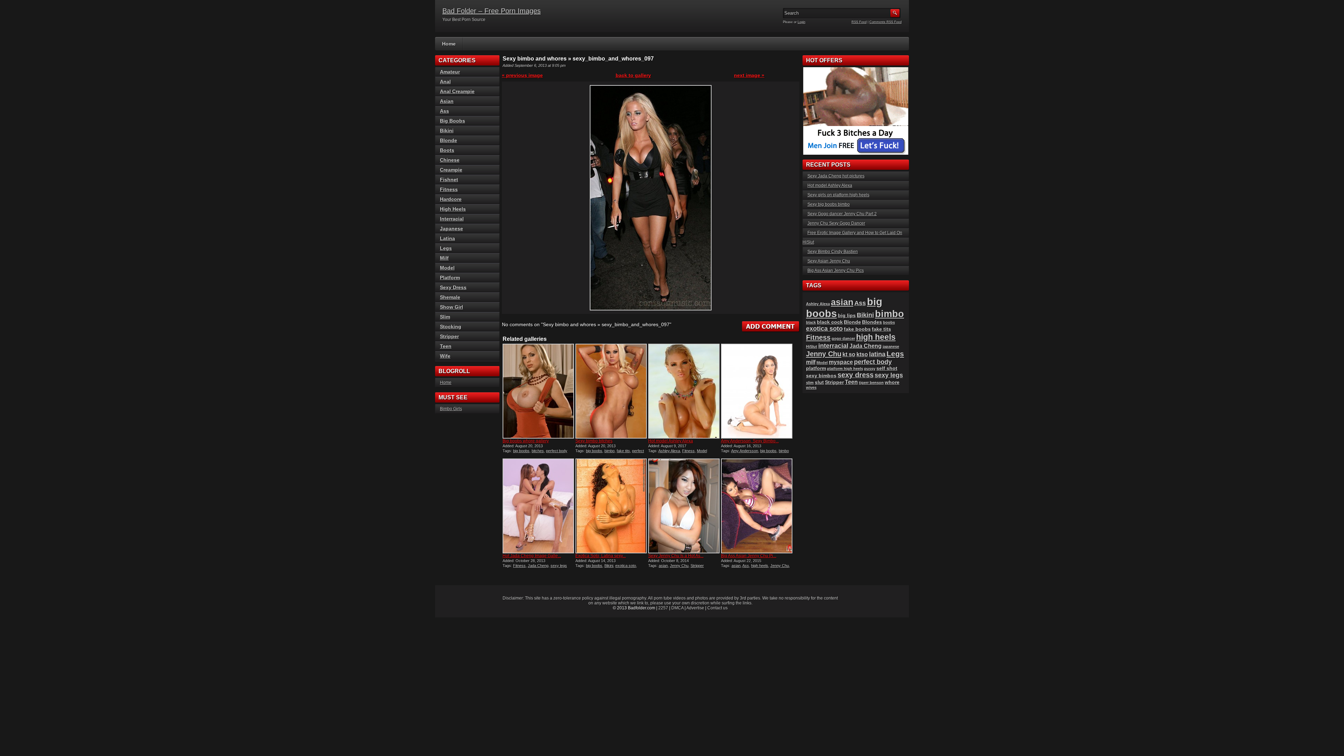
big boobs (521, 451)
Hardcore (451, 199)
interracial (833, 345)
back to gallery (633, 75)
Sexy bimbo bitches (593, 441)
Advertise (695, 608)
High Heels (453, 209)
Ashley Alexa (669, 451)
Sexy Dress (453, 287)
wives (811, 387)
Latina (447, 238)
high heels (759, 566)
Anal (445, 81)
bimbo (609, 451)
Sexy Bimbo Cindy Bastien (832, 251)
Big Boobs (452, 121)
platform (816, 368)
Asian (447, 101)
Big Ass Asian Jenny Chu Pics (835, 270)
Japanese (451, 228)
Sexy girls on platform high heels (838, 194)
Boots (447, 150)
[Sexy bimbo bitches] (611, 391)
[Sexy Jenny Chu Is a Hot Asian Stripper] (684, 505)
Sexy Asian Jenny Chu (828, 261)
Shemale (450, 297)
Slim (445, 317)
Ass (745, 566)
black (811, 322)
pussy (869, 368)
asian (663, 566)
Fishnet (449, 179)
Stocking (450, 326)
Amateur (450, 72)
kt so (848, 354)
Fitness (688, 451)
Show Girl (451, 307)
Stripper (697, 566)
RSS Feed (859, 22)
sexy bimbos (821, 375)
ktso (862, 354)
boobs (889, 322)
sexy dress (856, 375)
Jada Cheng (538, 566)
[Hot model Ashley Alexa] (684, 391)
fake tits (623, 451)
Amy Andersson (744, 451)
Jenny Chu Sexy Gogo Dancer (836, 223)
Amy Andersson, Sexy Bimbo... (750, 441)
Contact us (717, 608)
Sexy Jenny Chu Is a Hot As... (676, 555)
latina (877, 354)
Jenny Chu (679, 566)
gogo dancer (843, 338)
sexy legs (559, 566)
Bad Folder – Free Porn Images (491, 11)
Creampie (451, 170)
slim (810, 382)
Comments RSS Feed (885, 22)
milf (811, 362)
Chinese (450, 160)
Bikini (608, 566)
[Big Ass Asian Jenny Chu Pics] (756, 505)
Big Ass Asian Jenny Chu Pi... (748, 555)
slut (819, 382)
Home (449, 44)
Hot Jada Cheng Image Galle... (532, 555)
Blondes (872, 322)
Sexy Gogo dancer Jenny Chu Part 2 (842, 213)
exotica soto (625, 566)
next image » (749, 75)
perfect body (556, 451)
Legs (446, 248)
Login (801, 22)
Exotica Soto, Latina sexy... (600, 555)
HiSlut (811, 346)
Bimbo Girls (451, 408)
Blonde (448, 140)
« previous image (522, 75)
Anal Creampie (457, 91)
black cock (830, 322)
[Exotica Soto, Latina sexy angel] (611, 505)
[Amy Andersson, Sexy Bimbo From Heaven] (756, 391)
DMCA (677, 608)
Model (702, 451)
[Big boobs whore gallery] (538, 391)
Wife (445, 356)
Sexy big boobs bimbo (828, 204)
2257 (663, 608)
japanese (891, 346)
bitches (538, 451)
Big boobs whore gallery (526, 441)
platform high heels (845, 368)
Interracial (452, 219)
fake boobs (857, 329)
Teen (445, 346)
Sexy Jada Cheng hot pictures (835, 176)
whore (892, 382)
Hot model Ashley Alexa (670, 441)
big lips (847, 315)
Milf (444, 258)
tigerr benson (871, 382)
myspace (841, 362)
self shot (886, 368)
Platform (450, 277)
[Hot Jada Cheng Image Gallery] (538, 505)
